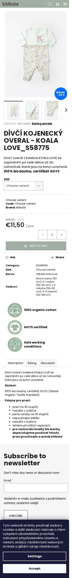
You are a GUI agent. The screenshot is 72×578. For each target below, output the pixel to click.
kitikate (21, 207)
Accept (35, 568)
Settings (35, 556)
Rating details (42, 123)
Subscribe (15, 516)
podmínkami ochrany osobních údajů (35, 501)
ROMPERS (42, 265)
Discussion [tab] (48, 363)
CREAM (40, 274)
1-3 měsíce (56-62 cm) (45, 288)
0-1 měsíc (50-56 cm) (45, 283)
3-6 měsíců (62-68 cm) (46, 293)
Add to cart (39, 246)
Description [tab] (15, 363)
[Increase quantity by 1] (61, 234)
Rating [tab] (32, 363)
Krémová (51, 274)
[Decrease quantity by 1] (43, 234)
